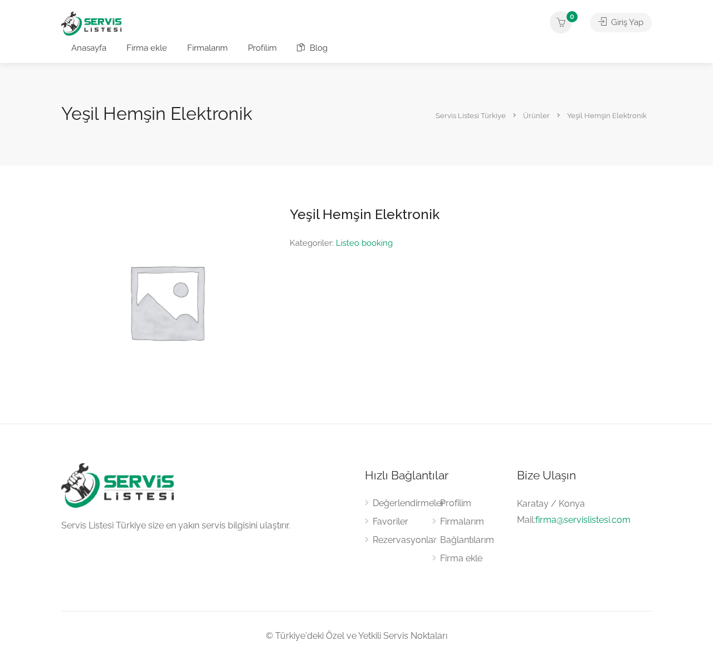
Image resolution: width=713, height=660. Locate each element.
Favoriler (390, 521)
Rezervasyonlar (405, 540)
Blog (317, 48)
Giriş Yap (626, 22)
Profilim (262, 48)
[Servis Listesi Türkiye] (91, 23)
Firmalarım (207, 48)
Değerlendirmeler (409, 503)
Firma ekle (146, 48)
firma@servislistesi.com (583, 520)
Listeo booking (364, 243)
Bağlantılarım (467, 540)
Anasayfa (88, 48)
